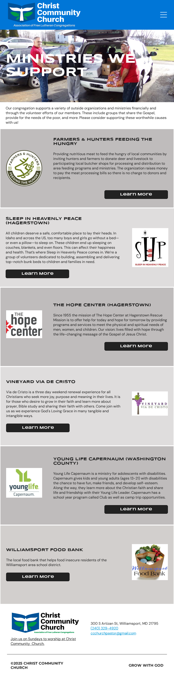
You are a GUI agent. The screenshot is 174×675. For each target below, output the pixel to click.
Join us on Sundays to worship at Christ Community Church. (43, 641)
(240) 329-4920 (104, 628)
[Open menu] (163, 14)
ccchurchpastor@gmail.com (113, 633)
